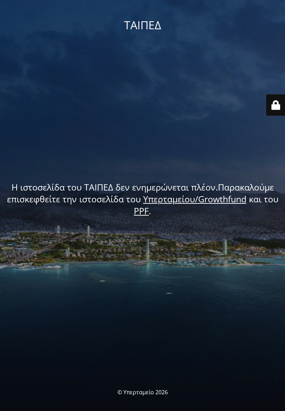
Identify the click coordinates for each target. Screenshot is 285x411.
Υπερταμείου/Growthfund (194, 199)
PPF (141, 211)
